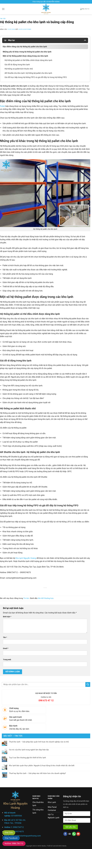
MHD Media (62, 846)
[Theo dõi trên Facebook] (65, 834)
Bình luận (7, 617)
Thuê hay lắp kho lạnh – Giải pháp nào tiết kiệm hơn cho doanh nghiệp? (37, 773)
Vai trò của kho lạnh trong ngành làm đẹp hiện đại (29, 750)
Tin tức (3, 18)
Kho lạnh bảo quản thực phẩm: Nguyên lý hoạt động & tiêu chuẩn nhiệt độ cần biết (41, 765)
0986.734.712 (85, 9)
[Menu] (3, 9)
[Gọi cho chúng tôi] (74, 834)
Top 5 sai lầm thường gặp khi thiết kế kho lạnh (27, 758)
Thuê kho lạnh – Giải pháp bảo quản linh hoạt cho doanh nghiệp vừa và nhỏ (39, 742)
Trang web (7, 660)
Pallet (2, 106)
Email (5, 648)
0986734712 (18, 827)
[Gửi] (87, 684)
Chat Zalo (9, 832)
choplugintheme (24, 29)
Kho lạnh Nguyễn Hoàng (25, 558)
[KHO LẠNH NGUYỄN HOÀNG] (46, 9)
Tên (5, 637)
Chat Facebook (11, 838)
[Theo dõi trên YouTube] (78, 834)
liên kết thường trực (46, 598)
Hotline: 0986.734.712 (14, 843)
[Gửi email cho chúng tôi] (70, 834)
